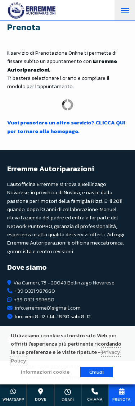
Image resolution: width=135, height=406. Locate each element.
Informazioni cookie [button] (45, 372)
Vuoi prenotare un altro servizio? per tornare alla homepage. (66, 127)
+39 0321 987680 (35, 291)
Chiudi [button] (96, 372)
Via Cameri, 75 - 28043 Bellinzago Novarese (63, 283)
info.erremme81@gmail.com (48, 308)
